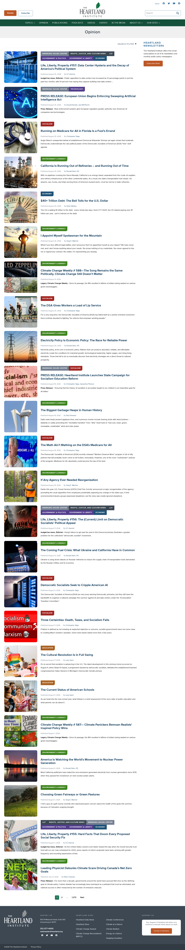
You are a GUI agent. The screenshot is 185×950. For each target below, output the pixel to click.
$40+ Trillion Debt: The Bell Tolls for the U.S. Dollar (74, 200)
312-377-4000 (46, 929)
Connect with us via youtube (174, 3)
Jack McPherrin (84, 105)
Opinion (43, 23)
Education (47, 648)
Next (82, 897)
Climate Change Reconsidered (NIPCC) (88, 935)
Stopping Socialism (114, 938)
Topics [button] (29, 23)
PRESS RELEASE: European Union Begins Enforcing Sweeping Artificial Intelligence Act (88, 98)
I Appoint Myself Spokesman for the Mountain (71, 235)
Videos (91, 23)
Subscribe (25, 13)
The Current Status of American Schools (67, 689)
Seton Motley (71, 206)
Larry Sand (69, 660)
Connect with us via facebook (163, 3)
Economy (100, 58)
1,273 (74, 897)
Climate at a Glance (114, 924)
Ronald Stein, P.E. (72, 171)
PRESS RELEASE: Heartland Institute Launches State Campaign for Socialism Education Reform (85, 377)
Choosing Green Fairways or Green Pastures (70, 794)
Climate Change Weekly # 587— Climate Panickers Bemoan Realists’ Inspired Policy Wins (86, 726)
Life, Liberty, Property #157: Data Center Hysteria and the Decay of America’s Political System (85, 67)
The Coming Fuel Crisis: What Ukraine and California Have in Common (88, 550)
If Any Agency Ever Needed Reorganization (69, 480)
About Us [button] (135, 23)
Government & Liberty (80, 58)
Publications (59, 23)
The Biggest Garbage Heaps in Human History (71, 410)
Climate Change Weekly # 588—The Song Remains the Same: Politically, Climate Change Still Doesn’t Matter (82, 272)
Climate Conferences (115, 920)
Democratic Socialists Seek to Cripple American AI (74, 585)
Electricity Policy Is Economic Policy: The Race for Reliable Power (84, 340)
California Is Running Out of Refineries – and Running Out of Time (85, 165)
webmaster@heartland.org (51, 932)
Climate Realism (112, 929)
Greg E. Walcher (72, 241)
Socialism (47, 124)
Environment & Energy (54, 159)
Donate (10, 13)
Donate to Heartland (161, 931)
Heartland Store (82, 924)
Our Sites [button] (152, 23)
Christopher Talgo (73, 136)
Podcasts (77, 23)
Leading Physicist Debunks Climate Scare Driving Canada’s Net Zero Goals (86, 870)
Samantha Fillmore (87, 384)
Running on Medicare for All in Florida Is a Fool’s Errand (78, 131)
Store (157, 4)
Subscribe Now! (153, 63)
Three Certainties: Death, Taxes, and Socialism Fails (75, 620)
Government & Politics (54, 58)
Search (178, 13)
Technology (77, 89)
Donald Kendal (71, 105)
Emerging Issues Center (54, 54)
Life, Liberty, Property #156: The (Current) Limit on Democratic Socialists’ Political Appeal (82, 521)
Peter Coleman (69, 877)
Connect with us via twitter (169, 3)
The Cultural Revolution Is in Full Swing (67, 654)
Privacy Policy (36, 947)
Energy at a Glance (114, 934)
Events (103, 23)
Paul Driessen (71, 415)
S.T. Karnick (70, 74)
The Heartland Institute (92, 9)
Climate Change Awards (86, 929)
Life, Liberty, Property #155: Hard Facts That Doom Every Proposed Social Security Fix (85, 836)
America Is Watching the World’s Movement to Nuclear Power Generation (82, 761)
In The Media (118, 23)
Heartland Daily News (85, 920)
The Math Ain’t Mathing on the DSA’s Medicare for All (76, 445)
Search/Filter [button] (126, 44)
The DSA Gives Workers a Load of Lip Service (71, 305)
